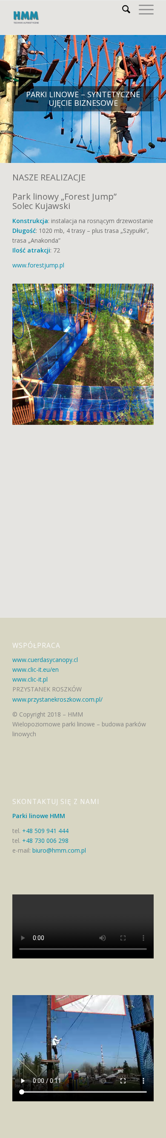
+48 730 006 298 (45, 840)
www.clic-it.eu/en (35, 669)
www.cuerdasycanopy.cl (45, 660)
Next (145, 354)
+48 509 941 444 (45, 831)
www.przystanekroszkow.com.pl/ (57, 699)
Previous (20, 354)
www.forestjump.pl (38, 265)
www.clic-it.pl (30, 679)
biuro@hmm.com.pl (58, 850)
